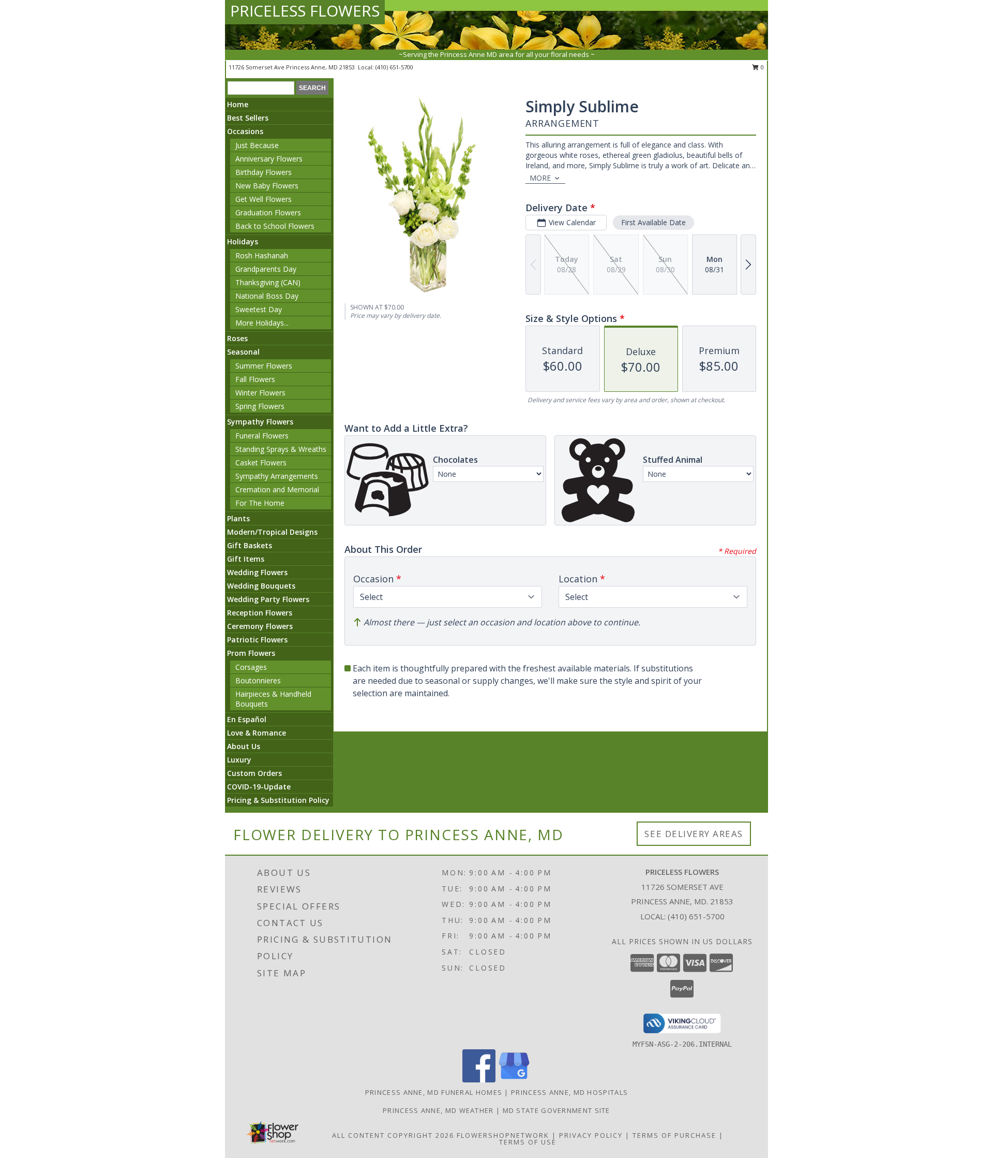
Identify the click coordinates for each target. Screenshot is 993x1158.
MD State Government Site (556, 1110)
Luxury (239, 760)
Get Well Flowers (263, 199)
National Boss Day (266, 296)
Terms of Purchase (674, 1135)
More (540, 178)
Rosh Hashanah (261, 255)
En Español (246, 719)
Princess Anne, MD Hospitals (569, 1092)
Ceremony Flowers (260, 626)
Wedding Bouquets (261, 586)
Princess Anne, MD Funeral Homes (433, 1092)
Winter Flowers (260, 393)
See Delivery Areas (693, 834)
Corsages (251, 667)
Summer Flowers (263, 366)
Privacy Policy (591, 1135)
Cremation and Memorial (277, 489)
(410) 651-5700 (394, 67)
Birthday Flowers (263, 172)
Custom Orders (254, 773)
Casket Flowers (261, 462)
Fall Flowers (255, 379)
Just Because (257, 145)
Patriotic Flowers (257, 639)
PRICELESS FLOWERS (305, 10)
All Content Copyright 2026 (393, 1135)
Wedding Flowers (257, 572)
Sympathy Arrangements (276, 476)
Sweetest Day (258, 309)
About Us (243, 746)
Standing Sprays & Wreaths (280, 449)
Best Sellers (247, 118)
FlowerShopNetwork (503, 1135)
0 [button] (761, 67)
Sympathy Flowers (260, 422)
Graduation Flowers (268, 212)
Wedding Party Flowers (268, 599)
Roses (237, 338)
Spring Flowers (259, 406)
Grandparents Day (265, 269)
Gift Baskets (249, 545)
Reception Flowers (259, 613)
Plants (238, 518)
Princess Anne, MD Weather (438, 1110)
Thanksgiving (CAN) (267, 282)
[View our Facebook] (478, 1079)
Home (237, 104)
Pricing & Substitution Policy (278, 800)
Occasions (245, 131)
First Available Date (653, 222)
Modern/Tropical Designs (272, 532)
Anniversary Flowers (269, 159)
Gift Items (245, 559)
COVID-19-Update (259, 786)
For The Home (259, 503)
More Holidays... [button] (262, 323)
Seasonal (243, 352)
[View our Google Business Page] (514, 1079)
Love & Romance (256, 733)
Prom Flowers (251, 653)
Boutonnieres (258, 680)
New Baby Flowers (266, 185)
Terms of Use (527, 1142)
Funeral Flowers (262, 436)
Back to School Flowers (274, 226)
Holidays (242, 241)
